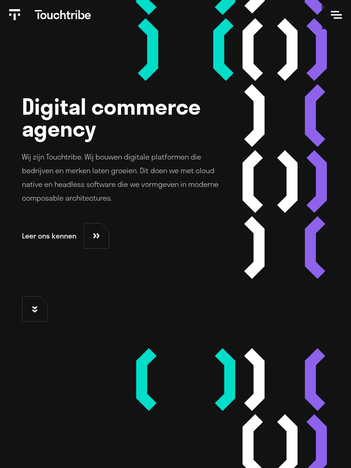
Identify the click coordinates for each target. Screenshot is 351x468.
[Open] (336, 14)
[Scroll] (35, 309)
